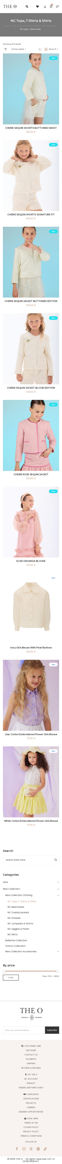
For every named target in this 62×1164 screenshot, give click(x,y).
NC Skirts (12, 934)
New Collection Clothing (18, 895)
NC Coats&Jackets (18, 912)
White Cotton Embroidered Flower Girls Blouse (31, 821)
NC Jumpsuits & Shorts (20, 923)
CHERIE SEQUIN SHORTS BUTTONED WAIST (31, 128)
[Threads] (31, 1149)
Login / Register (45, 6)
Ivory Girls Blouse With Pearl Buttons (31, 647)
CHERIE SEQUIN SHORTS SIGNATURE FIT (31, 214)
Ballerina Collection (16, 940)
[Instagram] (24, 1149)
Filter (11, 977)
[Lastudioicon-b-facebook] (17, 1149)
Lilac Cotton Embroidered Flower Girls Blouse (31, 734)
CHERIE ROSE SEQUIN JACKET (31, 474)
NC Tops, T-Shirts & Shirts (21, 901)
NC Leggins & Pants (18, 929)
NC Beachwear (15, 907)
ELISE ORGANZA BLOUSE (31, 561)
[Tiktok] (45, 1149)
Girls (5, 882)
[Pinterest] (38, 1149)
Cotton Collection (15, 946)
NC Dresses (13, 918)
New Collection (11, 889)
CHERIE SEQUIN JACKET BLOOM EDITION (31, 387)
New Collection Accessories (20, 951)
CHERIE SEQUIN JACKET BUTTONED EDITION (31, 301)
